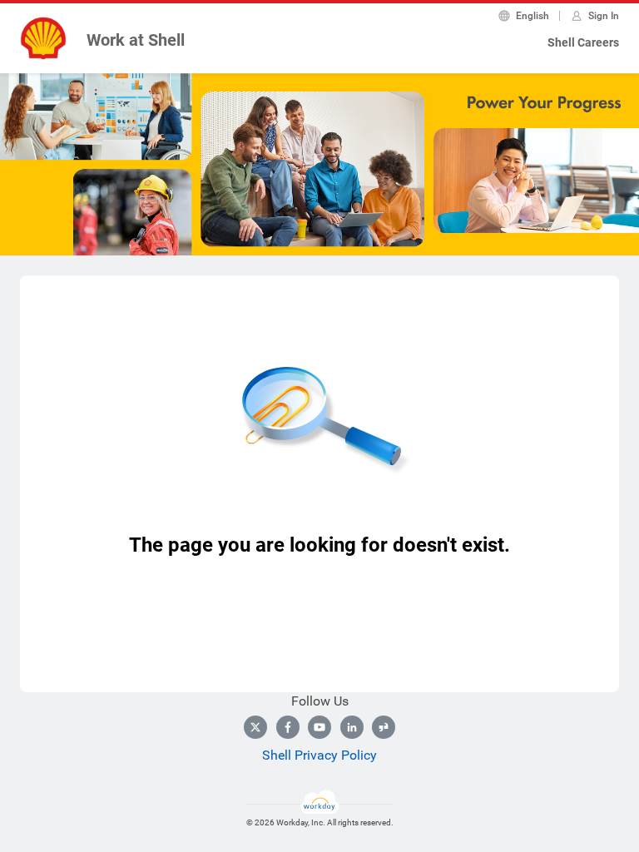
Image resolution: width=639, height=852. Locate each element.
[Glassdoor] (383, 727)
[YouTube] (319, 727)
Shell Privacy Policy (319, 755)
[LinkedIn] (352, 727)
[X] (255, 727)
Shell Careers (583, 42)
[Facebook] (288, 727)
